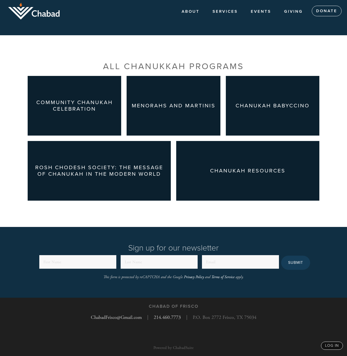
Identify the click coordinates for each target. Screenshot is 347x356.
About (191, 11)
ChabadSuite (183, 347)
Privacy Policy (194, 277)
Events (261, 11)
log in (332, 345)
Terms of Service (222, 277)
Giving (293, 11)
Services (225, 11)
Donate (326, 10)
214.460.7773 (167, 317)
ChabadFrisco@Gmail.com (116, 317)
